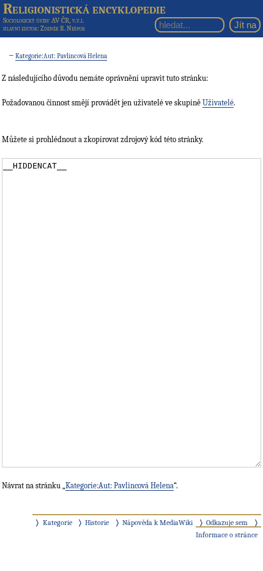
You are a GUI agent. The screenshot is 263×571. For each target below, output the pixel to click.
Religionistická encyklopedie (84, 8)
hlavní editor (20, 28)
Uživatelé (218, 102)
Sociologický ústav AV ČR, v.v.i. (43, 20)
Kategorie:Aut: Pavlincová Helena (61, 56)
